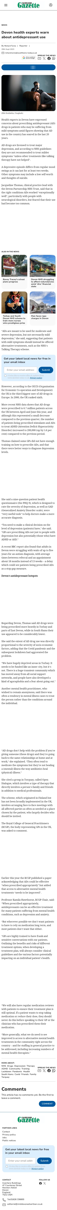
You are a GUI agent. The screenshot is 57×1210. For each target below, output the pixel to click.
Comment (47, 1103)
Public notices (9, 1140)
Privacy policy (9, 1134)
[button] (5, 5)
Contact (6, 1131)
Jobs (4, 1137)
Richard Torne (10, 46)
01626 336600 (17, 1199)
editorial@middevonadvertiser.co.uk (24, 1204)
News (4, 25)
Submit (46, 370)
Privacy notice (36, 378)
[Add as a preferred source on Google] (29, 58)
